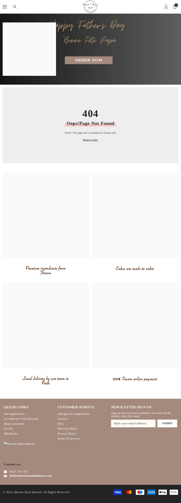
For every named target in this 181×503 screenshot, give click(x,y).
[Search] (15, 7)
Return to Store (90, 140)
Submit (167, 423)
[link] (46, 215)
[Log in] (166, 7)
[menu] (5, 7)
